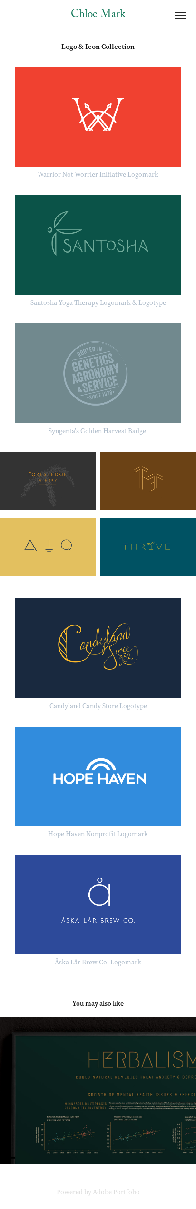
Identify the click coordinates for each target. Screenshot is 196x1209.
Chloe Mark (98, 15)
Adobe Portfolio (116, 1192)
